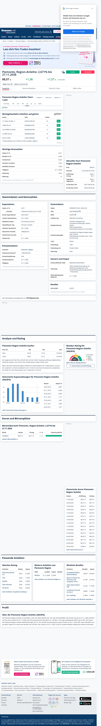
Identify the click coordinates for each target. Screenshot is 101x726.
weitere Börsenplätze (9, 439)
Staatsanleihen (31, 690)
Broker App (67, 703)
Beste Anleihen (30, 686)
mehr (35, 141)
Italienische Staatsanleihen (47, 690)
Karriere (4, 700)
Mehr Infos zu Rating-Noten (75, 363)
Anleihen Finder (6, 686)
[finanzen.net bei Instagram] (50, 699)
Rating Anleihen (36, 688)
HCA (3, 578)
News (10, 37)
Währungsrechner (70, 700)
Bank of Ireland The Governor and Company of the (73, 579)
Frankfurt (5, 436)
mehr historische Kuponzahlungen (14, 410)
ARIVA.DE (66, 724)
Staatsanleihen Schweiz (63, 686)
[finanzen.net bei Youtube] (57, 699)
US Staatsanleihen (7, 690)
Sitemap (4, 705)
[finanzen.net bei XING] (57, 702)
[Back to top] (92, 724)
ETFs (29, 37)
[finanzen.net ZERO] (35, 63)
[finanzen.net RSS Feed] (55, 706)
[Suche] (51, 31)
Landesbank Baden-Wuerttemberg (73, 573)
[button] (60, 31)
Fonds (23, 37)
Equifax (4, 581)
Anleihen (59, 37)
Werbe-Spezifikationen (24, 703)
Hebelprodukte (48, 37)
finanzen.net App (69, 698)
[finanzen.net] (8, 30)
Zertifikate (37, 37)
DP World (5, 588)
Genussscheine (20, 690)
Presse (3, 703)
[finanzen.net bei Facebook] (53, 699)
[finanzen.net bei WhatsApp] (52, 706)
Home (4, 41)
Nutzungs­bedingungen (40, 705)
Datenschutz (37, 700)
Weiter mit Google (78, 31)
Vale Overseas (7, 584)
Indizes (17, 37)
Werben (19, 700)
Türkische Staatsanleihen (65, 690)
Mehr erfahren (14, 63)
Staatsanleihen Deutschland (73, 688)
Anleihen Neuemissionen (80, 686)
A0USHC (37, 575)
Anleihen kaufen (80, 690)
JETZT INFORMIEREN (22, 674)
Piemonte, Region (20, 41)
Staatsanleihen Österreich (45, 686)
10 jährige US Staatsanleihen (52, 688)
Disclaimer (36, 703)
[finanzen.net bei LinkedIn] (53, 702)
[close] (92, 8)
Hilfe (18, 698)
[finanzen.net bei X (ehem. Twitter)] (50, 702)
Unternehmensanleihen (21, 688)
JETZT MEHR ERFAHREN (70, 672)
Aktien (3, 37)
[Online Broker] (9, 32)
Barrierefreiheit (38, 711)
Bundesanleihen (6, 688)
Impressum (36, 698)
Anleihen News (18, 686)
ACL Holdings (71, 595)
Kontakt (3, 698)
